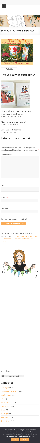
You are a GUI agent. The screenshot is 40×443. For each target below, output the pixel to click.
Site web (4, 208)
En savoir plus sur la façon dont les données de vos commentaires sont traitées (20, 238)
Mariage (4, 414)
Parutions (5, 417)
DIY (2, 399)
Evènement (5, 406)
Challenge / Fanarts (9, 391)
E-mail (4, 198)
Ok (15, 439)
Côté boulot (6, 395)
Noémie (3, 116)
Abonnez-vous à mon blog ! (15, 219)
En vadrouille (6, 403)
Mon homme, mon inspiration (15, 122)
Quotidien (5, 421)
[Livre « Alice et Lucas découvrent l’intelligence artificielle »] (15, 81)
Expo (3, 410)
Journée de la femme (11, 130)
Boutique (5, 388)
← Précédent (9, 69)
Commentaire (7, 155)
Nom (3, 185)
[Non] (37, 435)
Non (24, 439)
